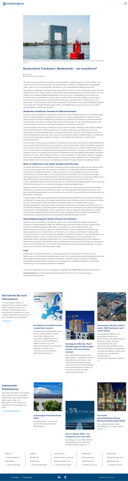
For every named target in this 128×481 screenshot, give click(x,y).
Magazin (32, 4)
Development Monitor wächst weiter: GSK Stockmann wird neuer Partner (111, 328)
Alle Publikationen (12, 411)
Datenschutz (110, 477)
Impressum (102, 477)
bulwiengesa (17, 4)
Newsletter (28, 477)
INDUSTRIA (76, 270)
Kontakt (16, 477)
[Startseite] (4, 4)
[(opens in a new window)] (59, 477)
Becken (65, 270)
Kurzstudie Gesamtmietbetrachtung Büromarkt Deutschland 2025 (111, 418)
